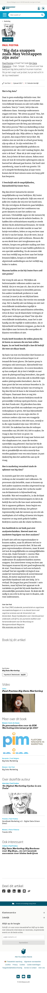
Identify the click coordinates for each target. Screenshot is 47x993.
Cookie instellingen (33, 965)
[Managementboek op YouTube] (23, 976)
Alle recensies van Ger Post (13, 627)
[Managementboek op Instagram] (28, 976)
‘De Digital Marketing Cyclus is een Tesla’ (21, 787)
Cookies (22, 965)
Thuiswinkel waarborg (14, 962)
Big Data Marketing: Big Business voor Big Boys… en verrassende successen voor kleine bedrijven (21, 851)
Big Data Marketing (11, 671)
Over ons (41, 968)
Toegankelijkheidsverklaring (12, 968)
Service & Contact (30, 968)
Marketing (7, 21)
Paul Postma (7, 63)
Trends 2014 (7, 832)
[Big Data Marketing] (9, 654)
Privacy (15, 965)
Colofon (8, 965)
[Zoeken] (42, 15)
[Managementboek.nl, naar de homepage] (8, 9)
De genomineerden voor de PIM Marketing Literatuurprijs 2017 (20, 726)
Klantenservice (9, 912)
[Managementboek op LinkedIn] (18, 976)
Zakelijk (5, 917)
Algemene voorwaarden (32, 962)
